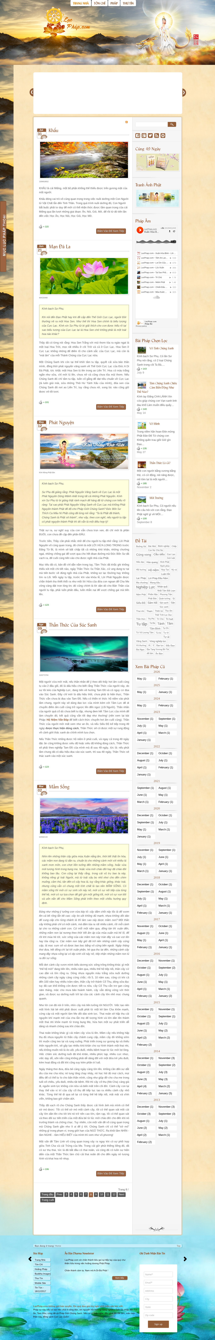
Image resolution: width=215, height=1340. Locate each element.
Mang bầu (155, 582)
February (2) (144, 1044)
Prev (59, 1194)
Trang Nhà (40, 1260)
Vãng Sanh (141, 641)
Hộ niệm (153, 570)
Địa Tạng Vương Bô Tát (158, 649)
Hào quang (152, 562)
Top (178, 1246)
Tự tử (166, 633)
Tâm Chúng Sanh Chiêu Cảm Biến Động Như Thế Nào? (157, 387)
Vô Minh (155, 423)
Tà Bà (152, 623)
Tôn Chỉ (39, 1264)
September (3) (166, 1113)
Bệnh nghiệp (163, 546)
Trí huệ (169, 619)
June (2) (142, 1127)
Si (174, 598)
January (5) (165, 1093)
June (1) (142, 794)
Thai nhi (140, 611)
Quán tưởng (164, 598)
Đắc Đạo (170, 645)
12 (114, 1194)
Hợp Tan (165, 570)
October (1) (165, 753)
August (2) (143, 1023)
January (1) (165, 692)
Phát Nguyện (61, 422)
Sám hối (152, 602)
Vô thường (141, 645)
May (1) (141, 678)
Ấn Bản (159, 653)
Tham (150, 611)
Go (172, 124)
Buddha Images (43, 1273)
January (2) (165, 995)
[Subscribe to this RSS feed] (126, 122)
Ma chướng (142, 582)
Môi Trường (156, 498)
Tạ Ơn (166, 628)
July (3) (162, 1072)
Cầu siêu (159, 554)
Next (121, 1194)
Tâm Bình (155, 628)
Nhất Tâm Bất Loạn (166, 591)
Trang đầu (47, 1194)
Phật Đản (152, 598)
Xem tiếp (119, 1278)
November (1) (145, 718)
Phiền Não (153, 594)
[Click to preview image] (84, 178)
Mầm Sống (59, 786)
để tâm (150, 653)
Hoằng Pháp (41, 1269)
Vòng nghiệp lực (158, 641)
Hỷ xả (174, 570)
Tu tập (141, 624)
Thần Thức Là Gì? (160, 463)
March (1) (164, 732)
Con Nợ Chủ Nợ (155, 550)
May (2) (163, 1030)
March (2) (164, 1037)
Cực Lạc (171, 554)
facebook (137, 135)
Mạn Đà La (59, 246)
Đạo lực (160, 645)
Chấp (174, 546)
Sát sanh (164, 602)
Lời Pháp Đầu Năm (158, 578)
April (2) (142, 1037)
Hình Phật (164, 562)
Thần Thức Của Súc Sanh (73, 624)
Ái (149, 645)
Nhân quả (162, 586)
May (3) (163, 1079)
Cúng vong (143, 554)
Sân (173, 602)
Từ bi (158, 633)
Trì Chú (160, 619)
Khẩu (53, 130)
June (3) (142, 1079)
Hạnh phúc (165, 566)
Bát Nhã (152, 546)
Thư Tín (39, 1278)
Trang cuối (48, 1199)
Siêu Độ (140, 602)
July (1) (141, 725)
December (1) (145, 753)
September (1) (166, 718)
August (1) (143, 760)
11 (107, 1194)
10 (101, 1194)
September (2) (166, 967)
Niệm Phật (141, 594)
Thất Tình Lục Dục (163, 615)
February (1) (165, 678)
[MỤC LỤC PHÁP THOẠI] (3, 236)
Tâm (170, 623)
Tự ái (166, 636)
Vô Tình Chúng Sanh (162, 348)
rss (156, 135)
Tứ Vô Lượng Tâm (144, 633)
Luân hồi (165, 574)
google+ (144, 135)
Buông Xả (141, 546)
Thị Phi (151, 619)
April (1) (142, 732)
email (163, 135)
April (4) (142, 1086)
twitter (150, 135)
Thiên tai (159, 611)
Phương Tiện (166, 594)
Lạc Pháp (141, 578)
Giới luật (171, 558)
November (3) (166, 1058)
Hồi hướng (141, 570)
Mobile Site (40, 1283)
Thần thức (141, 619)
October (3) (144, 1113)
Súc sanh (164, 607)
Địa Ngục (140, 649)
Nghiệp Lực (145, 587)
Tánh (160, 623)
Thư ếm (168, 611)
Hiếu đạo (140, 562)
